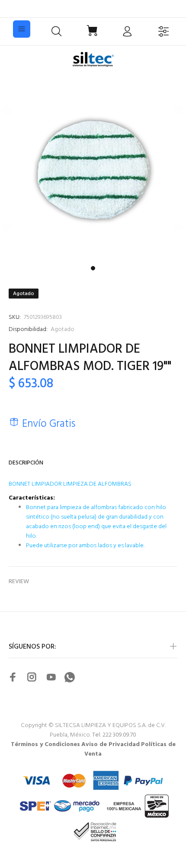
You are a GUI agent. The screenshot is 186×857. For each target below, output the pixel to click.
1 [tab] (93, 268)
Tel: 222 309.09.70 (114, 735)
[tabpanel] (93, 168)
